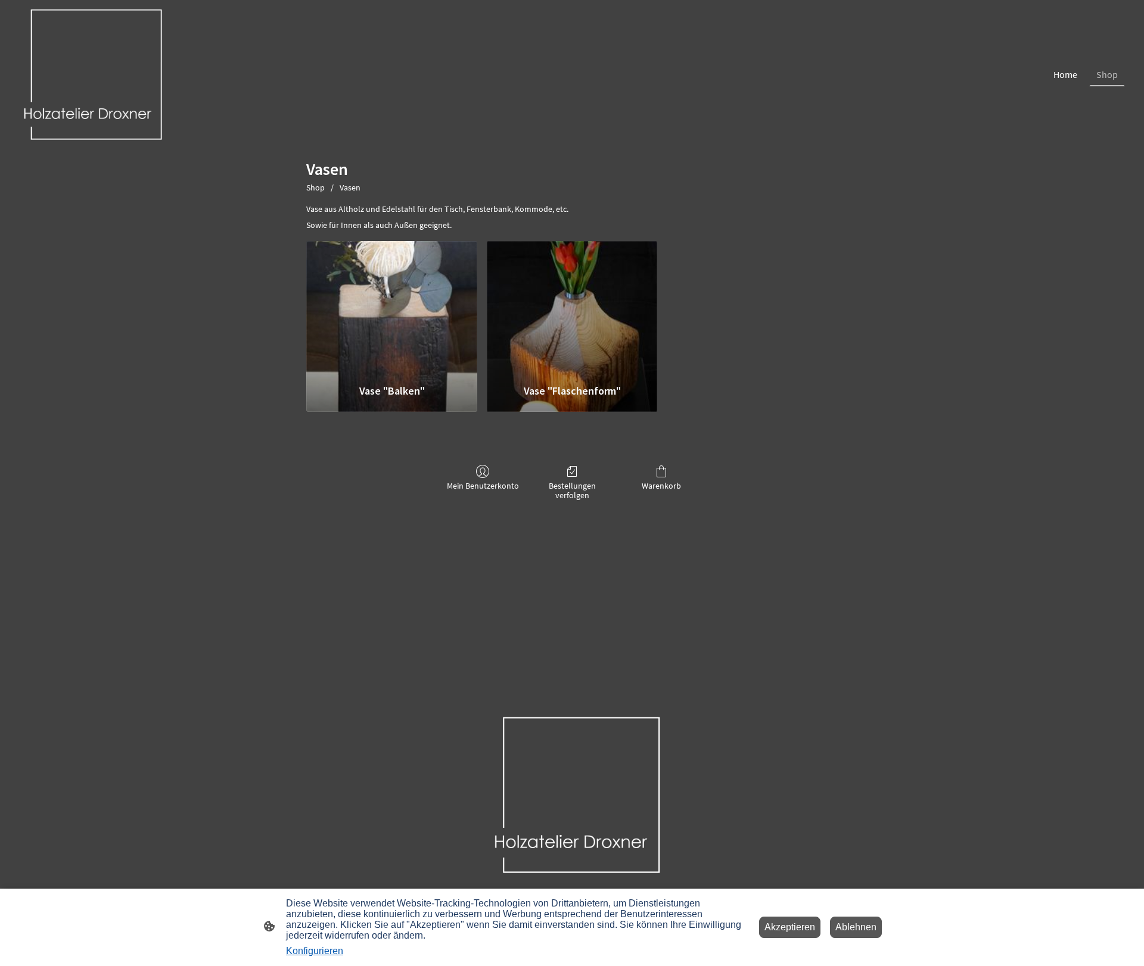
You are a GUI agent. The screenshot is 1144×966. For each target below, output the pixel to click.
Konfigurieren (314, 951)
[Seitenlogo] (88, 74)
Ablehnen (855, 927)
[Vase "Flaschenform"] (572, 307)
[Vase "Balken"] (391, 307)
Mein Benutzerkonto (483, 485)
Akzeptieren (789, 927)
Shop (315, 187)
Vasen (350, 187)
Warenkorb (661, 485)
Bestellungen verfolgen (572, 490)
